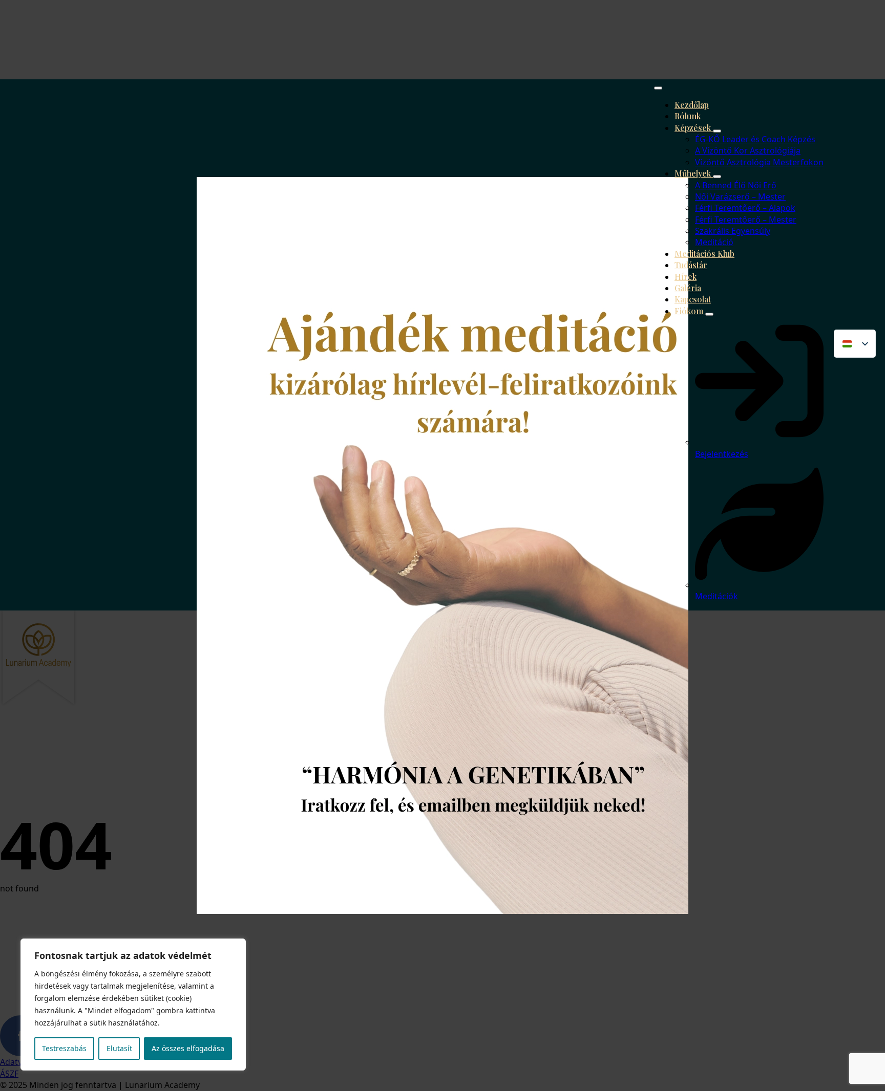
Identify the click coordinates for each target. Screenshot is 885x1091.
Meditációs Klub (704, 253)
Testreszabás (64, 1048)
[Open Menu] (658, 88)
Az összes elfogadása (188, 1048)
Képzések (694, 127)
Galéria (688, 287)
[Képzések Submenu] (717, 131)
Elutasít (119, 1048)
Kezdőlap (692, 104)
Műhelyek (694, 173)
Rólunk (688, 116)
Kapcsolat (693, 299)
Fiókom (690, 311)
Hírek (686, 276)
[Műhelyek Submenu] (717, 176)
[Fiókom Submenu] (709, 314)
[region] (133, 1005)
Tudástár (691, 264)
